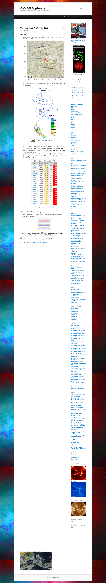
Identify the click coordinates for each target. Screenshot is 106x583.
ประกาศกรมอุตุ (74, 412)
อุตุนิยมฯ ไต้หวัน (75, 251)
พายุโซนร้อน (76, 422)
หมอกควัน (73, 137)
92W (77, 394)
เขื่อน (72, 139)
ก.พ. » (82, 99)
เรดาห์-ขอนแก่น (74, 308)
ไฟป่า (72, 145)
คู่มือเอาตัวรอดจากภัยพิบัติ (77, 151)
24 (74, 95)
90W (72, 394)
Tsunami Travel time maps (77, 270)
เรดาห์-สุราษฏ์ (74, 316)
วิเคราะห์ (73, 129)
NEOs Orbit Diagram (76, 289)
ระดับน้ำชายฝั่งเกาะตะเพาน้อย (78, 278)
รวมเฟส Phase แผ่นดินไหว (77, 361)
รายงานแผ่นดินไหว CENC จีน (78, 366)
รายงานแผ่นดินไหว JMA (76, 374)
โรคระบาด (39, 242)
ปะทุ (81, 414)
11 (76, 92)
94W (81, 394)
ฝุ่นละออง (77, 415)
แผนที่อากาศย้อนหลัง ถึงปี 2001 (78, 261)
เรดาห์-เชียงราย (74, 319)
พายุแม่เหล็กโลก (79, 420)
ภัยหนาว (73, 124)
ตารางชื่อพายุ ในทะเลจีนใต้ (77, 238)
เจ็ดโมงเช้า (44, 208)
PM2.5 (82, 402)
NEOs (72, 108)
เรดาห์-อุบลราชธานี (75, 318)
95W (84, 394)
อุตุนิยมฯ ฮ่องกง (74, 250)
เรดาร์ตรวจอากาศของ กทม (77, 256)
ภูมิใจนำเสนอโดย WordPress (53, 577)
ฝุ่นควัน (73, 121)
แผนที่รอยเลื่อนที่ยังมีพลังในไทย (78, 383)
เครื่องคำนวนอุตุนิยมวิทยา (77, 255)
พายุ (40, 17)
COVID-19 (75, 402)
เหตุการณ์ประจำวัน (27, 242)
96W (72, 396)
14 (82, 92)
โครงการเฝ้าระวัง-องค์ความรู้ (74, 17)
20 (80, 94)
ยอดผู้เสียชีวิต (73, 429)
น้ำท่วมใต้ (83, 410)
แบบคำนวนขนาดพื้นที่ (76, 200)
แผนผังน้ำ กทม (74, 208)
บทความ (73, 119)
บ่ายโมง (50, 208)
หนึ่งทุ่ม (54, 208)
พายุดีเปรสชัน (75, 418)
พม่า (80, 415)
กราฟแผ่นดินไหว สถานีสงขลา (78, 333)
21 (82, 94)
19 (78, 94)
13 (80, 92)
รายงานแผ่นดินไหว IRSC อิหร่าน (78, 373)
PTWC (72, 269)
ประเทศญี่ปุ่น (80, 412)
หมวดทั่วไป (73, 135)
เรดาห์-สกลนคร (74, 314)
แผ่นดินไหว (63, 17)
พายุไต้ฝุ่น (81, 425)
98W (77, 396)
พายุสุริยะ (73, 420)
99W (79, 396)
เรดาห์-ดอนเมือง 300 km (76, 311)
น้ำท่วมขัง (79, 410)
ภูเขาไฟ (73, 127)
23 (72, 95)
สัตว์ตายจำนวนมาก (75, 131)
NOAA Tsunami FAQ (76, 267)
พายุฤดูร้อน (83, 418)
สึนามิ (45, 17)
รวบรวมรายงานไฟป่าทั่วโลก (77, 388)
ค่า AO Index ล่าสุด (75, 236)
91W (75, 394)
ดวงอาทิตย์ (29, 17)
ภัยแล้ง (72, 126)
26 (78, 95)
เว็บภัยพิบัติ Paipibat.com (33, 8)
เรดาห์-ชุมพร (74, 310)
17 (74, 94)
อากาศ (57, 17)
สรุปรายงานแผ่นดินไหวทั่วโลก (78, 436)
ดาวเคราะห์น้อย (75, 407)
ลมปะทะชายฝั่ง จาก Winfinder (78, 248)
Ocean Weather (75, 227)
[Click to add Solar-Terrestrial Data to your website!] (79, 72)
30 (72, 97)
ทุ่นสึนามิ (81, 407)
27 (80, 95)
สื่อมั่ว (72, 134)
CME (83, 399)
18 (76, 94)
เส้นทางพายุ (74, 445)
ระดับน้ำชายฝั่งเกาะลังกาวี (77, 280)
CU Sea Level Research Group (78, 215)
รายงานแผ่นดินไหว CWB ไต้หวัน (78, 368)
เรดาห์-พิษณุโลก (74, 313)
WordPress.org (75, 459)
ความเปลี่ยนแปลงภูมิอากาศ (77, 114)
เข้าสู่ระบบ (73, 454)
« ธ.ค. (74, 99)
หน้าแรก (22, 17)
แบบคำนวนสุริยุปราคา (76, 302)
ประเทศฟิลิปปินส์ (75, 414)
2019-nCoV (76, 398)
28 (82, 95)
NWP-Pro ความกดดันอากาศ (77, 225)
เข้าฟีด (72, 456)
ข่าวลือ (72, 109)
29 (84, 95)
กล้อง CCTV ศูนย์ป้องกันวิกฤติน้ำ (78, 160)
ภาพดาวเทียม (78, 427)
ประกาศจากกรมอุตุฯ (75, 240)
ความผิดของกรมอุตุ (75, 112)
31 (74, 97)
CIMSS (73, 213)
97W (75, 396)
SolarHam (73, 291)
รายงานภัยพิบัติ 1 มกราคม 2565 (34, 27)
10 (74, 92)
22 (84, 94)
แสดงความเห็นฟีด (75, 457)
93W (79, 394)
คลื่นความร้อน (74, 111)
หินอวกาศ (51, 17)
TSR (72, 232)
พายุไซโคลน (74, 425)
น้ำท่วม (35, 17)
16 (72, 94)
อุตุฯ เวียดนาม (74, 253)
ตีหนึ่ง (39, 208)
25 (76, 95)
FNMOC (73, 217)
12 (78, 92)
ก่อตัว (72, 405)
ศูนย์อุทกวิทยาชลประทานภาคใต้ (78, 198)
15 (84, 92)
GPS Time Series (75, 325)
